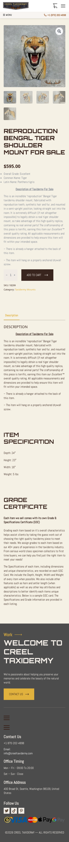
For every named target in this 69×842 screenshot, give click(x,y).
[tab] (12, 315)
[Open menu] (63, 6)
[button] (59, 31)
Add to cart (34, 275)
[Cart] (55, 6)
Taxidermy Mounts (25, 289)
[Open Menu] (7, 718)
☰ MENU (7, 15)
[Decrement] (7, 275)
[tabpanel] (34, 470)
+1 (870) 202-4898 (56, 15)
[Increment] (15, 275)
